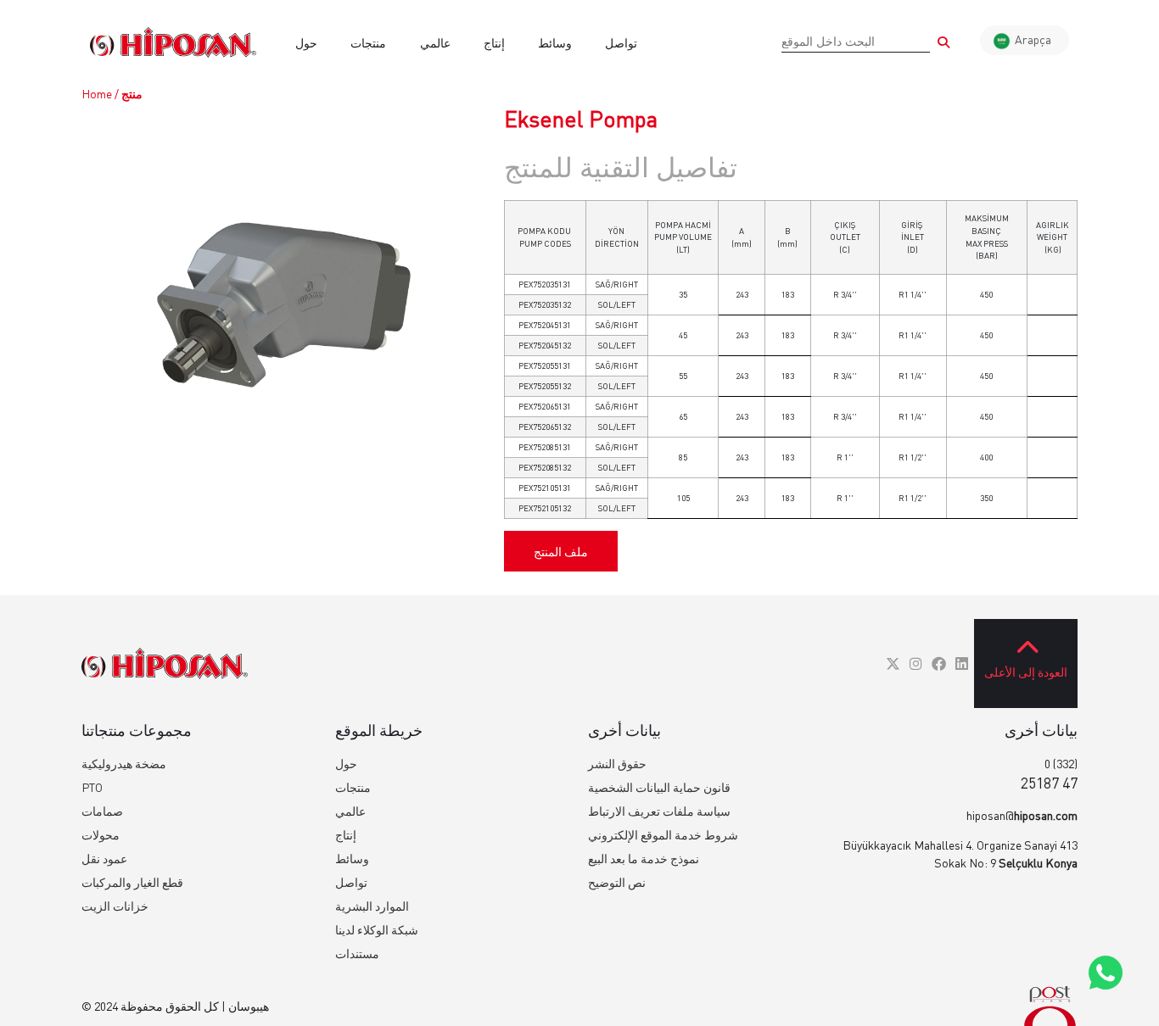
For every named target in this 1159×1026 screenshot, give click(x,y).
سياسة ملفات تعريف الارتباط (659, 811)
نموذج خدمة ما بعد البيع (643, 858)
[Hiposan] (164, 663)
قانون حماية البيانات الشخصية (659, 787)
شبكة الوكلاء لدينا (376, 930)
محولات (100, 835)
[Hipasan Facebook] (939, 663)
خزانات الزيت (114, 906)
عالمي (435, 43)
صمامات (102, 811)
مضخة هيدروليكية (123, 763)
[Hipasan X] (893, 663)
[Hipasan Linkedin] (961, 663)
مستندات (357, 953)
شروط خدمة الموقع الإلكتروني (663, 835)
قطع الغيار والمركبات (132, 882)
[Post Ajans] (1050, 1006)
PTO (92, 787)
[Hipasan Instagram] (916, 663)
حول (306, 43)
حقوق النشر (617, 763)
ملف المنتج (561, 551)
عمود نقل (104, 858)
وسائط (555, 43)
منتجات (368, 43)
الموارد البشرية (372, 906)
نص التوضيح (617, 882)
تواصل (621, 43)
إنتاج (494, 43)
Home (96, 93)
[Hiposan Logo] (173, 42)
